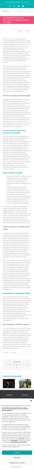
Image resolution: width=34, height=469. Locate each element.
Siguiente (27, 31)
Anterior (20, 31)
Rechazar (17, 457)
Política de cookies (16, 467)
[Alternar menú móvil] (30, 13)
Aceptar (17, 452)
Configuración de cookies (17, 463)
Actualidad (13, 352)
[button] (31, 401)
